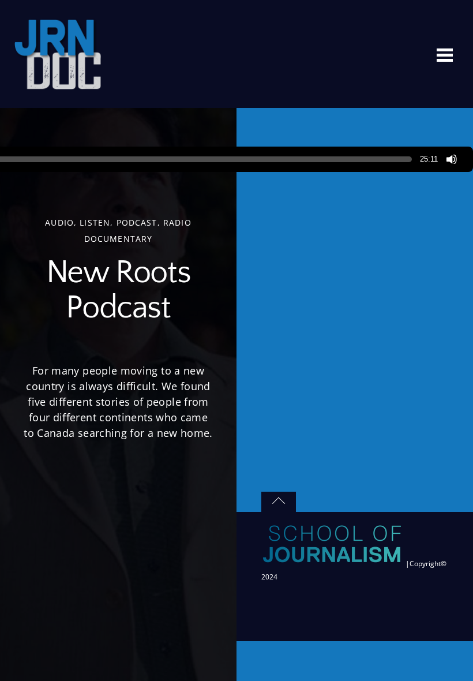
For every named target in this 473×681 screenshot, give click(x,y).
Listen (95, 222)
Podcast (137, 222)
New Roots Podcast (118, 291)
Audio (59, 222)
